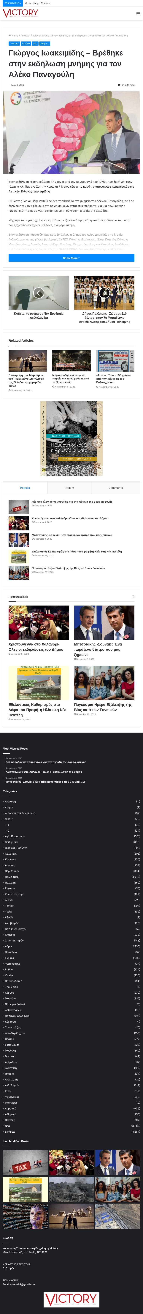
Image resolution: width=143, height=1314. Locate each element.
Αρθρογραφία (13, 1010)
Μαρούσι (10, 998)
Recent (69, 488)
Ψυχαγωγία (12, 1096)
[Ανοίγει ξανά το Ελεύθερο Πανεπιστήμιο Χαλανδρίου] (25, 1216)
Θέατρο (9, 1038)
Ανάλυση (10, 801)
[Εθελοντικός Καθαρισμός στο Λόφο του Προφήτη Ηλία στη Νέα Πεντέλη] (19, 557)
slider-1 (9, 818)
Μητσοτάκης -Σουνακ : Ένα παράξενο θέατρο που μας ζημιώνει (62, 3)
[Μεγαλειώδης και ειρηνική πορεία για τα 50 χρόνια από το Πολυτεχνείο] (71, 360)
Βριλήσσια (11, 842)
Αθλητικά (10, 1114)
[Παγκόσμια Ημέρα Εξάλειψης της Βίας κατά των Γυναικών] (19, 573)
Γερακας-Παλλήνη (16, 847)
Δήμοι (8, 946)
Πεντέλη (10, 1120)
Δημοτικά (10, 1108)
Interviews (11, 1102)
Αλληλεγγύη (12, 1085)
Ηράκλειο (11, 952)
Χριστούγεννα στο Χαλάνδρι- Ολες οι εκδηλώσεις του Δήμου (70, 518)
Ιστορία (9, 1073)
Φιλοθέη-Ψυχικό (15, 1033)
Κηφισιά (10, 934)
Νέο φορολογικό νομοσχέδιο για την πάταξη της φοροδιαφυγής (72, 501)
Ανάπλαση (11, 1079)
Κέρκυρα (10, 1021)
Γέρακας (10, 1056)
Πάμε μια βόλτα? (15, 1004)
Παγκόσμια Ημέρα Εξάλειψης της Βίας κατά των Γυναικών (68, 568)
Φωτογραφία (12, 963)
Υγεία (8, 911)
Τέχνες (9, 905)
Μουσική (10, 1050)
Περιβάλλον (12, 871)
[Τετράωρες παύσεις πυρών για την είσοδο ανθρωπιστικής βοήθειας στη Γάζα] (117, 1216)
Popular (25, 488)
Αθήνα (9, 899)
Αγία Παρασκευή (15, 836)
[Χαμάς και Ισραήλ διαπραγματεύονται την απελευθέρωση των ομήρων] (71, 1189)
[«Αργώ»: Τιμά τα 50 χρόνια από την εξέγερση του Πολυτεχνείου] (115, 361)
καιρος (9, 807)
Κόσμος (9, 992)
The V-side (11, 986)
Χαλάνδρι (11, 853)
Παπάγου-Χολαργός (17, 1015)
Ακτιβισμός (11, 923)
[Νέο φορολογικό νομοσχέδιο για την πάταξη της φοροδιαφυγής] (19, 507)
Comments (116, 488)
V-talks (9, 975)
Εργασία (10, 888)
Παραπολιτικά (13, 981)
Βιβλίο (9, 969)
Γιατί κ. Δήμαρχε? (15, 928)
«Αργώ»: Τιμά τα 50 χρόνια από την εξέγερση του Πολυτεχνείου (113, 379)
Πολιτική (25, 35)
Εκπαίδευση (12, 1044)
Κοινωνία (10, 859)
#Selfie (9, 917)
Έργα (8, 1091)
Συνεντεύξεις (13, 1027)
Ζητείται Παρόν (14, 940)
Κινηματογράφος (15, 894)
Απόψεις (10, 865)
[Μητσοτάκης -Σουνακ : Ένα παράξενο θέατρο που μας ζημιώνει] (19, 540)
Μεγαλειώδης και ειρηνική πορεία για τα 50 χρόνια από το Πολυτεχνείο (70, 378)
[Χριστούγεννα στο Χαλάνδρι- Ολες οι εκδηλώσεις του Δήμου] (19, 523)
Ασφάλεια (11, 1062)
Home (14, 35)
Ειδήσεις (44, 43)
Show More (70, 258)
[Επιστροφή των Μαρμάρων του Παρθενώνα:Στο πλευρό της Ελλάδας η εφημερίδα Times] (28, 360)
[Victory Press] (20, 13)
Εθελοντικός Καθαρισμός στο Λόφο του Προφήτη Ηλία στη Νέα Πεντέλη (77, 551)
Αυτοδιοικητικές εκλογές (20, 813)
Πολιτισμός (11, 876)
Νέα (35, 43)
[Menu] (138, 15)
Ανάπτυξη (11, 1067)
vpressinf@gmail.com (23, 1284)
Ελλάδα (26, 43)
